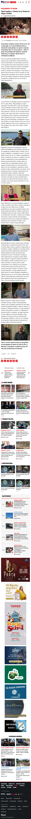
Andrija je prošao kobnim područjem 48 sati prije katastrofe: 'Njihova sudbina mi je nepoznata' (7, 395)
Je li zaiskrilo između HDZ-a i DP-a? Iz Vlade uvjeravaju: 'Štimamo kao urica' (8, 412)
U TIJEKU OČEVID (20, 450)
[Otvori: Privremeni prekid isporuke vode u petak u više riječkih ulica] (9, 515)
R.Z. (3, 16)
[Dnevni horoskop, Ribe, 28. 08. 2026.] (23, 469)
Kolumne (9, 787)
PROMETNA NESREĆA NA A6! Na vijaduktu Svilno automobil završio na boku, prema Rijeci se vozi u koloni (21, 536)
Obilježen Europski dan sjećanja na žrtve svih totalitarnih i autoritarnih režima (7, 772)
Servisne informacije (4, 801)
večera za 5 (13, 353)
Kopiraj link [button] (17, 37)
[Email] (14, 37)
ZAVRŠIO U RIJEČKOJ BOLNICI (20, 522)
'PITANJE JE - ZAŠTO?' (6, 450)
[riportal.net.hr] (3, 815)
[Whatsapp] (11, 37)
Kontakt (25, 801)
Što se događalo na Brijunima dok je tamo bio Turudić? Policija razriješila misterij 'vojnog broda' (23, 395)
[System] (21, 2)
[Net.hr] (3, 794)
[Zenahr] (14, 794)
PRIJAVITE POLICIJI (18, 545)
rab (8, 353)
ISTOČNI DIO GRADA (18, 512)
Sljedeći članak (28, 373)
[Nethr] (21, 794)
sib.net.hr (19, 806)
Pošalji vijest (20, 801)
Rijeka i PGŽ (17, 518)
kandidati (4, 353)
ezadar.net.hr (3, 809)
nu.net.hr (19, 809)
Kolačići (2, 798)
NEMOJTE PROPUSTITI (8, 370)
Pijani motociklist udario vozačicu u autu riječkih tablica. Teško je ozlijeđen (20, 525)
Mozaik (3, 756)
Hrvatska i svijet (5, 437)
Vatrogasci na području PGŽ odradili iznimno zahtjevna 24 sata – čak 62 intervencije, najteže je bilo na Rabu (23, 774)
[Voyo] (8, 794)
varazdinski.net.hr (13, 806)
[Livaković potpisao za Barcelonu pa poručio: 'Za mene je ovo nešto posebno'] (23, 405)
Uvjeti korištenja (13, 801)
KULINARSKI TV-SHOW (21, 370)
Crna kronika (19, 438)
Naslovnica (4, 784)
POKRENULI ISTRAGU (6, 430)
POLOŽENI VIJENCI (5, 768)
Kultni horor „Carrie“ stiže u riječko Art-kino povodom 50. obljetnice (8, 374)
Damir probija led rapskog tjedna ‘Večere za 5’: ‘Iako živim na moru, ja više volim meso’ (21, 374)
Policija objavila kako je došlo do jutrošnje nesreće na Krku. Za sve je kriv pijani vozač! (22, 434)
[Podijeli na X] (5, 37)
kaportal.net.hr (25, 806)
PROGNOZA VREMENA (18, 500)
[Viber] (8, 37)
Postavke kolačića (9, 798)
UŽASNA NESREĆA (20, 430)
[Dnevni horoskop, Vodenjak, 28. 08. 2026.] (8, 483)
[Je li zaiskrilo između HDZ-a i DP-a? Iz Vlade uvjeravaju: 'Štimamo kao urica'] (8, 405)
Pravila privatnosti (17, 798)
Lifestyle (22, 785)
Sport (2, 785)
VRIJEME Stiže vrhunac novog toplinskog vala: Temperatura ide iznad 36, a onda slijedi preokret (21, 503)
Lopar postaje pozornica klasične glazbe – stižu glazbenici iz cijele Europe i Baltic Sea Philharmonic (8, 752)
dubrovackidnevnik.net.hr (12, 809)
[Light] (18, 2)
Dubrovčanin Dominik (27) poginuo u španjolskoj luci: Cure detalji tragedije (7, 433)
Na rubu (3, 787)
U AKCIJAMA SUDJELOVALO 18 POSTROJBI (23, 768)
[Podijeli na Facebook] (2, 37)
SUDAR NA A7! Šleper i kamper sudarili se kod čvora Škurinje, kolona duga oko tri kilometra (23, 454)
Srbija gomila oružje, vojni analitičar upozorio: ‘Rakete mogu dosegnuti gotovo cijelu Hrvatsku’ (8, 454)
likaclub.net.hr (3, 811)
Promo (14, 787)
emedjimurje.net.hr (4, 806)
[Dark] (23, 2)
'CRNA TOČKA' (17, 533)
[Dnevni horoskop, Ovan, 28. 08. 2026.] (23, 483)
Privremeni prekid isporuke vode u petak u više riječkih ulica (21, 515)
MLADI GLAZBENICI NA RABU (7, 747)
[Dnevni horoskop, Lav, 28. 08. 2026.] (8, 469)
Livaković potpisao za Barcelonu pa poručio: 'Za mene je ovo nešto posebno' (22, 412)
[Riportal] (5, 2)
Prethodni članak (2, 373)
